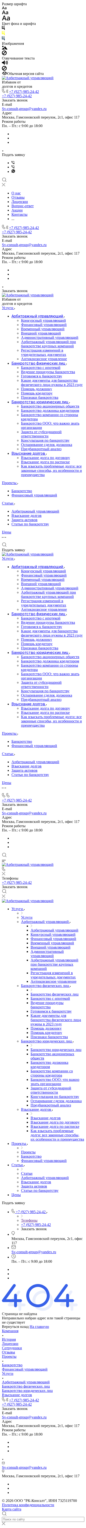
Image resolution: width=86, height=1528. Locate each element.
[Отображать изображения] (4, 48)
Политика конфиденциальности (28, 1505)
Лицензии (10, 1344)
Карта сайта (11, 1509)
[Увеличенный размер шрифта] (6, 19)
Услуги (7, 1374)
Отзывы (8, 1352)
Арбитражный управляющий (35, 511)
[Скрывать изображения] (4, 54)
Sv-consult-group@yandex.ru (24, 109)
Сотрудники (12, 1348)
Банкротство (21, 491)
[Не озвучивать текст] (4, 69)
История (9, 1339)
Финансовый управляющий (34, 495)
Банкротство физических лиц (26, 1386)
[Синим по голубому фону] (3, 39)
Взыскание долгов (26, 516)
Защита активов (24, 520)
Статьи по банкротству (30, 524)
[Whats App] (13, 172)
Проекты (9, 1356)
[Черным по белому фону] (3, 29)
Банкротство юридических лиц (27, 1391)
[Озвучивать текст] (5, 64)
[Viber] (13, 163)
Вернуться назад (15, 1327)
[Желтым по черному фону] (3, 34)
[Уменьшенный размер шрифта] (4, 8)
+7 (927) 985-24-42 (24, 92)
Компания (10, 1331)
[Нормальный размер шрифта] (5, 13)
